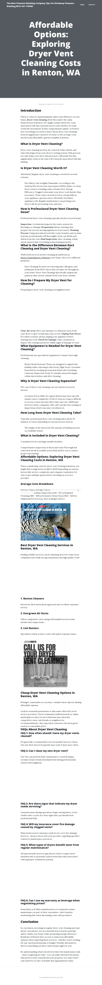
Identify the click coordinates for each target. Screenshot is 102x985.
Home (82, 5)
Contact (91, 5)
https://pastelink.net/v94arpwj (35, 257)
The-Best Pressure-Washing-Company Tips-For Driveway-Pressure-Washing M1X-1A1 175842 (41, 5)
